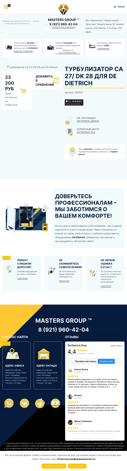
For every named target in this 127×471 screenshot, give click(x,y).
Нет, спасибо (77, 466)
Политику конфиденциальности (76, 459)
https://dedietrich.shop (57, 448)
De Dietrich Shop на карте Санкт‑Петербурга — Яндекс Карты (94, 439)
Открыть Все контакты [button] (63, 27)
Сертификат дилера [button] (88, 121)
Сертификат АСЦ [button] (86, 132)
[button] (119, 7)
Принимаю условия (54, 466)
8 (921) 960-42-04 (63, 24)
